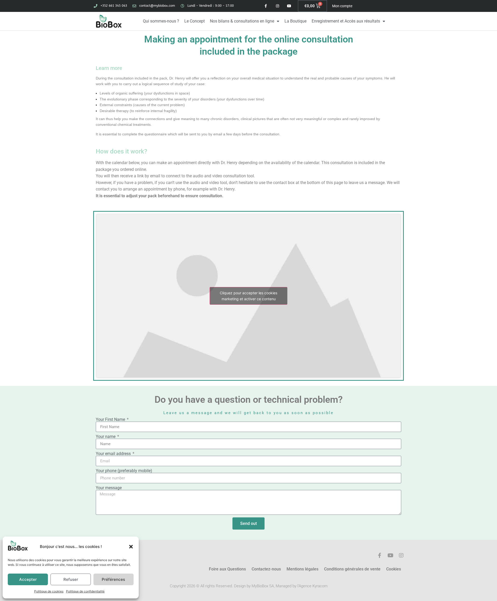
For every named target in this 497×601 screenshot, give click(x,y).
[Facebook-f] (266, 6)
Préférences (113, 579)
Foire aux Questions (227, 569)
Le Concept (194, 21)
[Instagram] (277, 6)
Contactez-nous (266, 569)
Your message (109, 488)
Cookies (393, 569)
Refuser (70, 579)
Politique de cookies (48, 591)
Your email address (114, 454)
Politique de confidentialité (85, 591)
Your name (106, 437)
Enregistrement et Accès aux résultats (346, 21)
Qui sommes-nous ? (161, 21)
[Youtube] (289, 6)
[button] (131, 546)
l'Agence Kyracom (312, 586)
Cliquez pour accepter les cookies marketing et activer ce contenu (248, 296)
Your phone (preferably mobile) (124, 471)
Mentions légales (302, 569)
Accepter (28, 579)
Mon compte (342, 6)
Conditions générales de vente (352, 569)
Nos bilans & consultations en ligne (242, 21)
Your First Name (111, 419)
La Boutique (295, 21)
